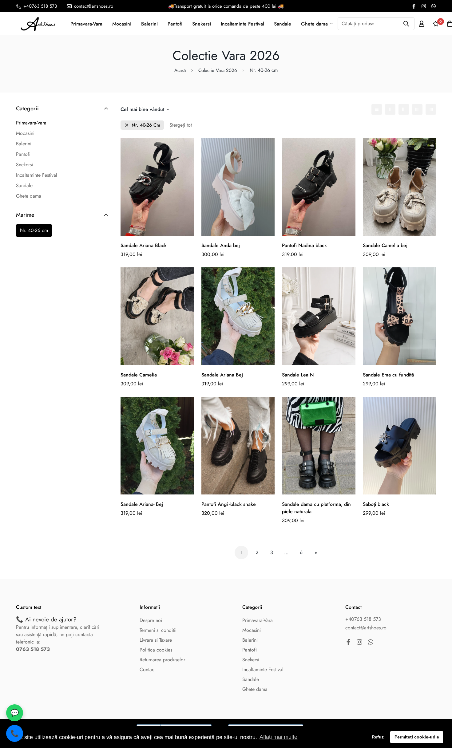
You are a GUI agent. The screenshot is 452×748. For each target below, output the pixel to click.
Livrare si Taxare (156, 640)
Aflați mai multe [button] (278, 737)
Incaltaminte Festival (242, 23)
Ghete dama (314, 23)
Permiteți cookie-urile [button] (417, 736)
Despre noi (151, 620)
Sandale (282, 23)
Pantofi (175, 23)
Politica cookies (156, 649)
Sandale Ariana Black (144, 245)
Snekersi (201, 23)
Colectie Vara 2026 (217, 70)
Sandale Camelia (139, 374)
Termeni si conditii (158, 630)
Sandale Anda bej (220, 245)
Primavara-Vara (86, 23)
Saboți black (376, 504)
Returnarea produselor (162, 659)
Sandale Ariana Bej (222, 374)
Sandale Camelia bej (385, 245)
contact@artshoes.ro (366, 627)
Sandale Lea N (298, 374)
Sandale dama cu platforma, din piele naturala (316, 508)
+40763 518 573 (363, 619)
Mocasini (121, 23)
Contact (148, 669)
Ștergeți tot (180, 124)
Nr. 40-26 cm (34, 230)
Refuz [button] (378, 736)
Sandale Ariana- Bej (142, 504)
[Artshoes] (38, 23)
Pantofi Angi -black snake (228, 504)
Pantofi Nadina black (304, 245)
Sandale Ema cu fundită (388, 374)
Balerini (149, 23)
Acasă (180, 70)
